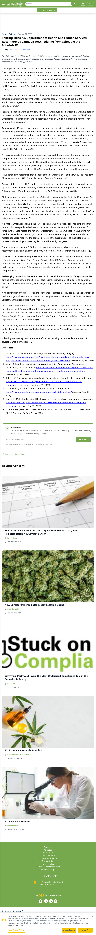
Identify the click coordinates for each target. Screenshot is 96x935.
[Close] (92, 916)
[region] (48, 924)
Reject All (85, 930)
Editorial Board (48, 855)
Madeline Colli (13, 609)
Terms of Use (48, 861)
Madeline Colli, (13, 754)
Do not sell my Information (48, 866)
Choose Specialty (45, 10)
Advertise (48, 850)
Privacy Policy (48, 864)
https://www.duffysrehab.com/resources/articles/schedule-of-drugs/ (39, 392)
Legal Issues (20, 454)
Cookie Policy (18, 925)
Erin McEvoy (12, 538)
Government (8, 454)
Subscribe (82, 439)
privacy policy (49, 444)
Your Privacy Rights (48, 869)
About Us (48, 847)
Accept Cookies (69, 930)
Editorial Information (48, 858)
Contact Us (48, 852)
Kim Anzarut (12, 683)
